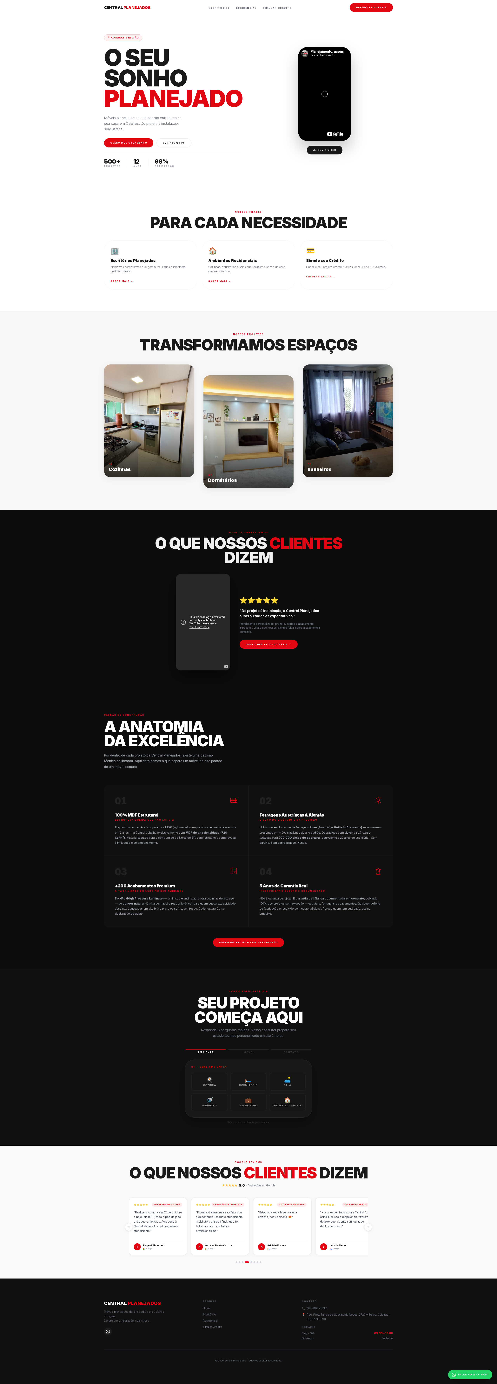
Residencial (246, 8)
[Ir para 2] (239, 1262)
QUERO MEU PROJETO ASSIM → (268, 644)
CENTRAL (127, 7)
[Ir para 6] (254, 1262)
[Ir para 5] (251, 1262)
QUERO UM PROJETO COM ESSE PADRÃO (248, 942)
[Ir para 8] (260, 1262)
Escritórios (219, 8)
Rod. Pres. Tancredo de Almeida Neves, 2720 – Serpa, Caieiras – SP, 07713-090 (348, 1317)
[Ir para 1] (236, 1262)
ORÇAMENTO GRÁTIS (371, 7)
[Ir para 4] (247, 1262)
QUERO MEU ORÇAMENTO (128, 142)
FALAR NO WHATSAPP (473, 1374)
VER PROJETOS (174, 142)
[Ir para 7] (257, 1262)
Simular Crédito (277, 8)
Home (206, 1308)
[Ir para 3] (242, 1262)
